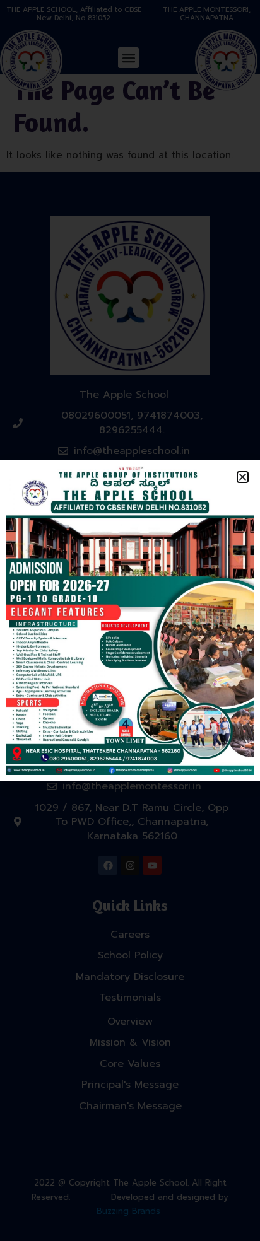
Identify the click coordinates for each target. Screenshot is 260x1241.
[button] (242, 477)
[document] (130, 620)
